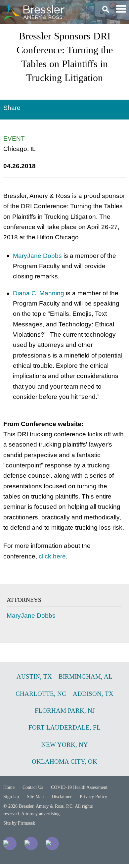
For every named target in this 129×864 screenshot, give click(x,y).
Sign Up (11, 796)
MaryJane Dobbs (37, 255)
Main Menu (121, 9)
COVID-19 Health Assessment (79, 787)
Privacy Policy (93, 796)
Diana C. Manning (38, 293)
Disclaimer (62, 796)
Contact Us (32, 787)
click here (52, 556)
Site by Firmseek (19, 823)
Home (9, 787)
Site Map (35, 796)
